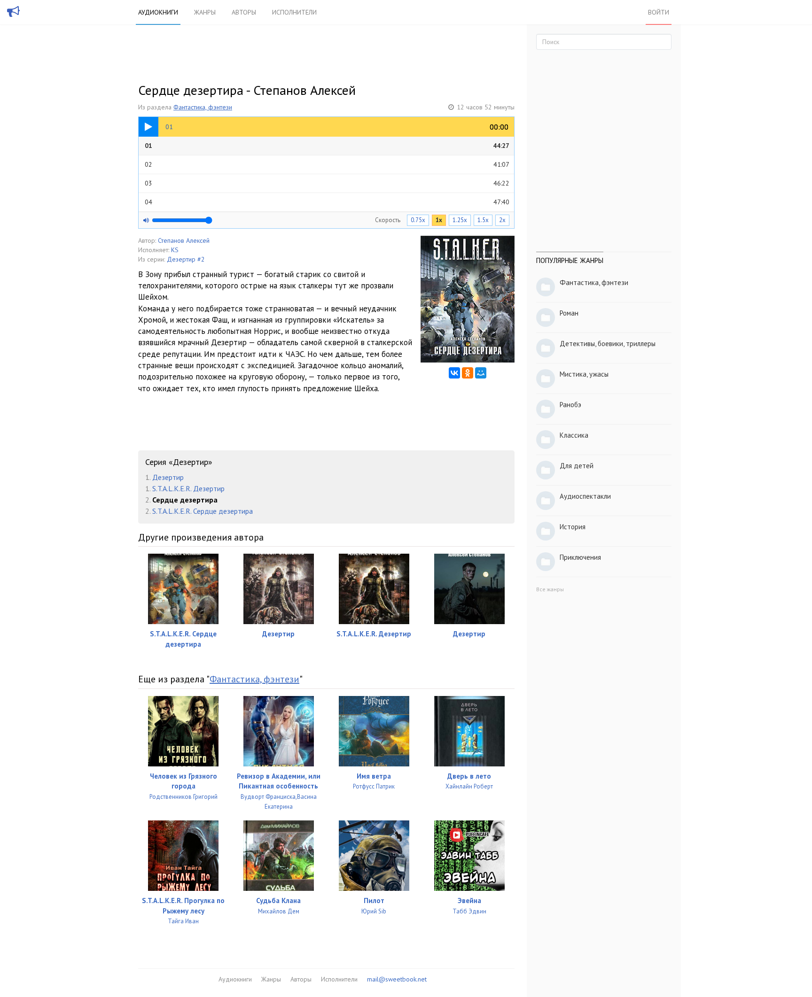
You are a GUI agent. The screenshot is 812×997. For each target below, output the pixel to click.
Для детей (576, 465)
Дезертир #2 (186, 259)
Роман (569, 313)
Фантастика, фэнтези (202, 107)
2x (502, 220)
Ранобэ (570, 404)
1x (439, 220)
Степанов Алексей (184, 240)
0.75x (418, 220)
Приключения (580, 557)
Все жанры (550, 589)
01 (327, 145)
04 (327, 202)
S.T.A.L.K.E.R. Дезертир (188, 488)
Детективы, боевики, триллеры (608, 343)
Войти (658, 12)
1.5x (483, 220)
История (573, 526)
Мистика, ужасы (584, 374)
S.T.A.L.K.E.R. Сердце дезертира (202, 511)
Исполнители (294, 12)
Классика (574, 435)
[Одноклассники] (467, 373)
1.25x (460, 220)
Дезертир (168, 477)
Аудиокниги (158, 12)
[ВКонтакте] (454, 373)
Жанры (205, 12)
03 (327, 183)
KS (175, 250)
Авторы (244, 12)
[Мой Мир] (480, 373)
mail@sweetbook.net (397, 979)
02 (327, 164)
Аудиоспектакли (585, 496)
